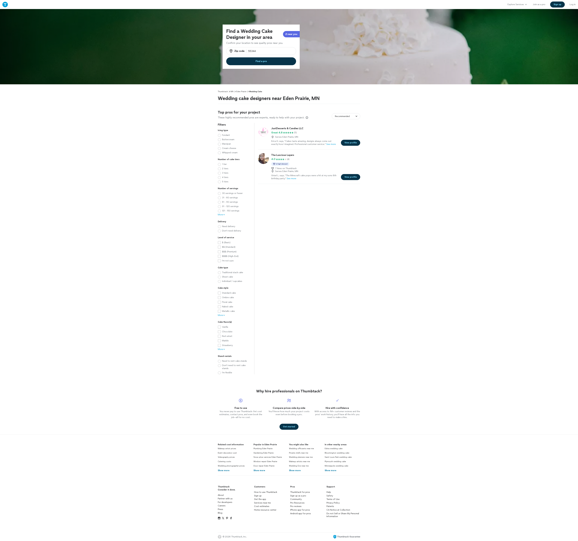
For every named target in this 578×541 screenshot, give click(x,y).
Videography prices (226, 457)
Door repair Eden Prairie (263, 466)
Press (220, 509)
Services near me (262, 503)
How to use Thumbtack (265, 492)
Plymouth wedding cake (335, 461)
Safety (329, 495)
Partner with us (225, 498)
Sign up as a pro (298, 495)
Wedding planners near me (301, 457)
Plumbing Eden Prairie (262, 448)
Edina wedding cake (333, 448)
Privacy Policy (333, 503)
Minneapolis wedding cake (336, 466)
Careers (221, 505)
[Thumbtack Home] (5, 4)
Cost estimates (261, 506)
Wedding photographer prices (231, 466)
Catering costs (224, 461)
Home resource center (265, 510)
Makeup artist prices (227, 448)
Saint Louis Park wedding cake (338, 457)
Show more (223, 470)
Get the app (260, 499)
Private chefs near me (298, 453)
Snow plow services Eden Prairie (267, 457)
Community (296, 499)
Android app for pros (300, 513)
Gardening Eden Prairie (263, 453)
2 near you (291, 34)
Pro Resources (297, 503)
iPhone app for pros (300, 510)
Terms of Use (333, 499)
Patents (330, 506)
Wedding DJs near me (299, 466)
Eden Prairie (241, 91)
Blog (220, 513)
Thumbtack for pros (300, 492)
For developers (225, 502)
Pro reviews (295, 506)
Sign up (258, 495)
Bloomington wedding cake (337, 453)
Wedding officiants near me (301, 448)
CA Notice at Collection (338, 510)
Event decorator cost (227, 453)
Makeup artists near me (299, 461)
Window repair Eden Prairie (265, 461)
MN (231, 91)
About (221, 495)
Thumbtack (223, 91)
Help (328, 492)
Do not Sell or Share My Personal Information (342, 515)
